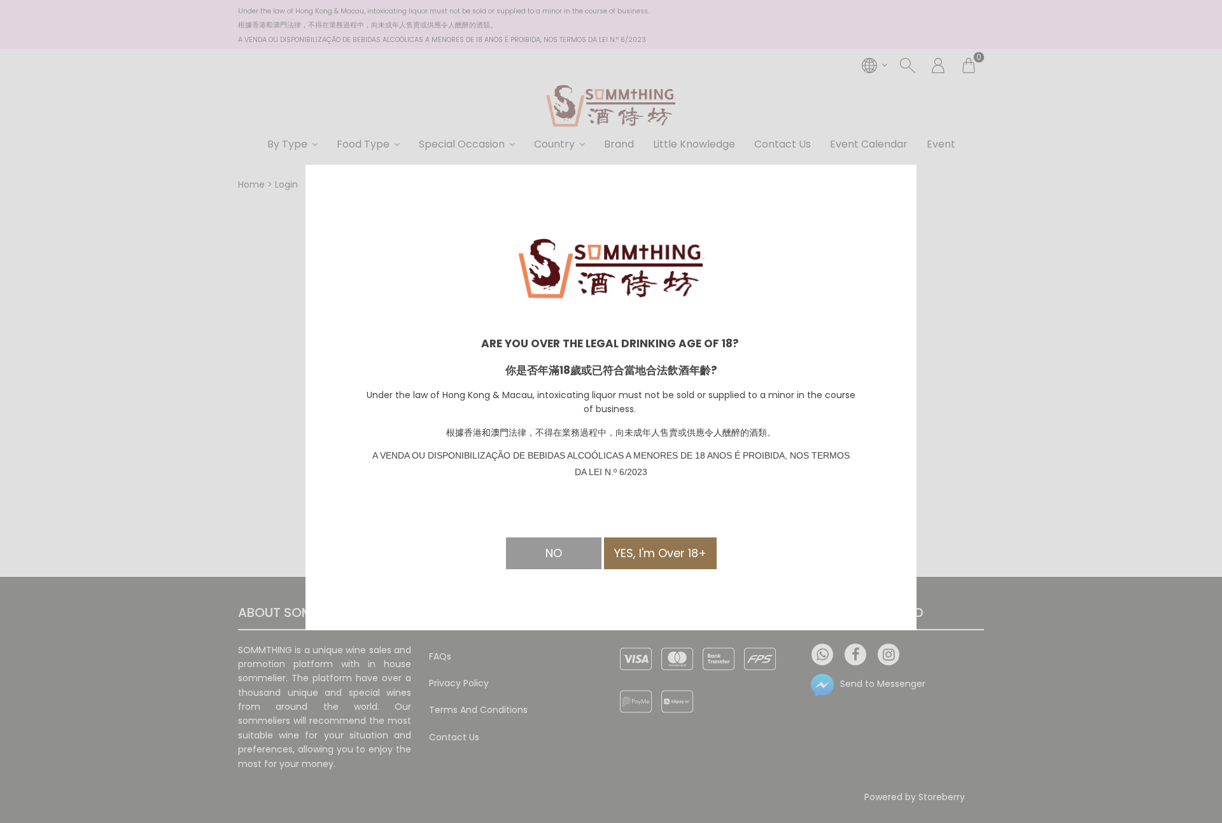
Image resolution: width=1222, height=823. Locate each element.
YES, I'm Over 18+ (660, 553)
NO (553, 553)
